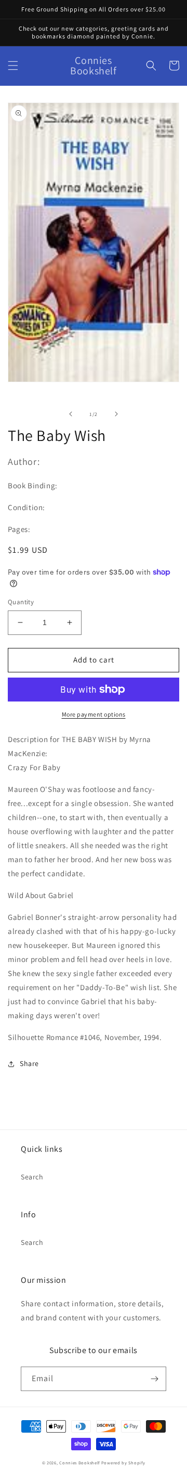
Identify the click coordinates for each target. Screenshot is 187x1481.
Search (32, 1176)
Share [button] (29, 1063)
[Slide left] (70, 413)
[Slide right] (116, 413)
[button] (13, 65)
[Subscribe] (154, 1379)
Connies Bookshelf (79, 1462)
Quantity (21, 601)
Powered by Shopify (123, 1462)
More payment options (94, 714)
